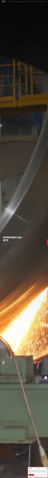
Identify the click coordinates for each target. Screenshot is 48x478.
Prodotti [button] (13, 1)
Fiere (38, 1)
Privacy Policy (40, 476)
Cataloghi (33, 1)
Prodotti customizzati (12, 238)
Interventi (23, 1)
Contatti (41, 1)
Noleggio (30, 1)
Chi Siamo (9, 1)
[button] (46, 468)
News (36, 1)
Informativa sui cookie (36, 476)
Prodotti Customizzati (18, 1)
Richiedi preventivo (47, 242)
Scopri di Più (5, 245)
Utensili (27, 1)
